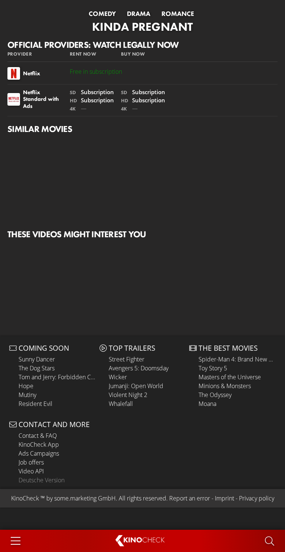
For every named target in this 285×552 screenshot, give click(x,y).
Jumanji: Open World (136, 386)
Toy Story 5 (213, 368)
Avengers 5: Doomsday (138, 368)
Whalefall (121, 403)
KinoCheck (25, 498)
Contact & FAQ (38, 435)
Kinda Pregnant (142, 26)
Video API (31, 471)
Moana (207, 403)
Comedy (102, 13)
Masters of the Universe (230, 377)
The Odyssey (215, 395)
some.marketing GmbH (85, 498)
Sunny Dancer (37, 359)
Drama (138, 13)
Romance (177, 13)
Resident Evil (35, 403)
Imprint (224, 498)
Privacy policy (256, 498)
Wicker (118, 377)
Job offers (31, 462)
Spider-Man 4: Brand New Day (237, 359)
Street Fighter (126, 359)
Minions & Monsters (225, 386)
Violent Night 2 (128, 395)
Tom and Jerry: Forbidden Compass (57, 377)
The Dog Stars (37, 368)
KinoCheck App (39, 444)
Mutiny (27, 395)
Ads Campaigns (39, 453)
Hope (26, 386)
